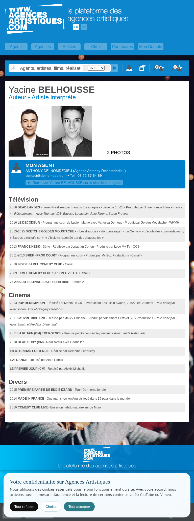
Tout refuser (24, 507)
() (99, 171)
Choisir (51, 507)
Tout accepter (79, 507)
